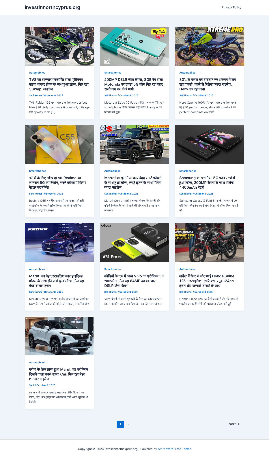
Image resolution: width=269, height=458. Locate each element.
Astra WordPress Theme (174, 449)
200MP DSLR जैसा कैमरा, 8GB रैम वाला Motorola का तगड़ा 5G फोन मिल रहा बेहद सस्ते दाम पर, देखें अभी (133, 84)
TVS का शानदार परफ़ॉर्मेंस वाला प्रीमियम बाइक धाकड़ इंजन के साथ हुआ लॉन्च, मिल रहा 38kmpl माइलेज (59, 84)
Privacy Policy (231, 7)
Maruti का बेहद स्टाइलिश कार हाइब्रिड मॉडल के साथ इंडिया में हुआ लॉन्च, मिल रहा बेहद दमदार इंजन (56, 281)
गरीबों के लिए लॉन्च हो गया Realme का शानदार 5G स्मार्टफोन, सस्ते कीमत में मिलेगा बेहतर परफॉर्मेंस (57, 183)
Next (234, 424)
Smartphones (112, 72)
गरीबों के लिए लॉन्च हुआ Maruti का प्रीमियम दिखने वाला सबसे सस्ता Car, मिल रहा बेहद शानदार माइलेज (58, 374)
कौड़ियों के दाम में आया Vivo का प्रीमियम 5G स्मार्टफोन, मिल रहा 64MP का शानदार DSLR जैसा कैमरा (134, 281)
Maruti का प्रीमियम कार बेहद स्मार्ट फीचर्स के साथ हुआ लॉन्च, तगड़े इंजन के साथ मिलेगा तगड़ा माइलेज (132, 183)
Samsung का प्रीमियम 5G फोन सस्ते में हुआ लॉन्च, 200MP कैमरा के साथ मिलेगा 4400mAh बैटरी (207, 183)
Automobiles (37, 72)
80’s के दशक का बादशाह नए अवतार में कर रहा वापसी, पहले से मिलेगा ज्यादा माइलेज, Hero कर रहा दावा (207, 84)
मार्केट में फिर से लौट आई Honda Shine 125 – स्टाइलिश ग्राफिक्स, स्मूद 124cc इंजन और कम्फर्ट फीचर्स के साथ (206, 281)
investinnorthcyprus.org (52, 7)
